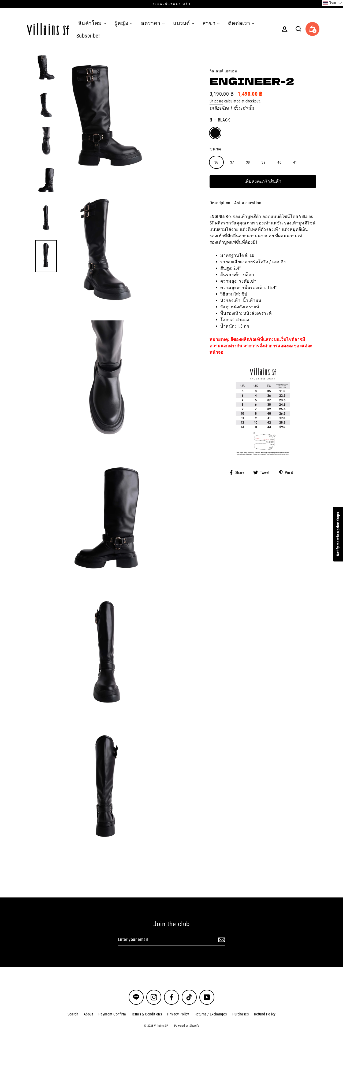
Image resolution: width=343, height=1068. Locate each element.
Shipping (216, 101)
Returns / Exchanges (211, 1014)
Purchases (240, 1014)
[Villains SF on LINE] (136, 997)
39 (264, 162)
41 (295, 162)
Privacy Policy (178, 1014)
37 (232, 162)
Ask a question (247, 202)
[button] (332, 3)
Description (220, 202)
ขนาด (215, 148)
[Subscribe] (221, 939)
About (88, 1014)
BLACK (215, 133)
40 (279, 162)
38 (248, 162)
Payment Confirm (112, 1014)
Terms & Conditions (146, 1014)
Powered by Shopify (186, 1026)
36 (216, 162)
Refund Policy (264, 1014)
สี (220, 120)
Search (73, 1014)
